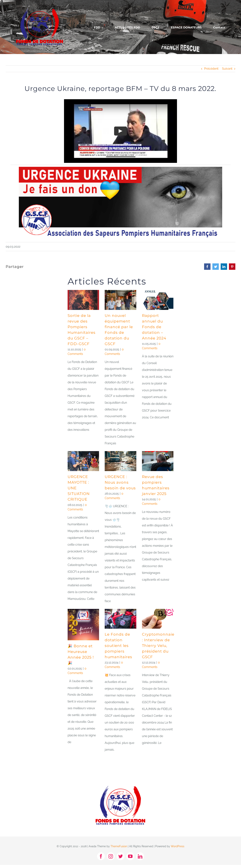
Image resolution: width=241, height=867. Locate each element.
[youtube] (130, 856)
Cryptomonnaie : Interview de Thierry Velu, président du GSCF (158, 645)
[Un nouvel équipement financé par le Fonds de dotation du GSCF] (120, 300)
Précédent (211, 68)
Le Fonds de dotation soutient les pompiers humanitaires (118, 645)
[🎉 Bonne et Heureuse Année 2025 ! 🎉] (83, 624)
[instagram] (111, 856)
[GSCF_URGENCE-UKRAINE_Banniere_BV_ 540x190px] (120, 168)
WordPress (177, 846)
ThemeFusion (119, 846)
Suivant (227, 68)
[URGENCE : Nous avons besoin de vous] (120, 461)
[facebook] (101, 856)
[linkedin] (140, 856)
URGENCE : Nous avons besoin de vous (120, 482)
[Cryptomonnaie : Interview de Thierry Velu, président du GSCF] (157, 619)
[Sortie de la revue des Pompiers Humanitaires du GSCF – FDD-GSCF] (83, 300)
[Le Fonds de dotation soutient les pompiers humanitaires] (120, 619)
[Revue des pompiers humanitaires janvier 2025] (157, 461)
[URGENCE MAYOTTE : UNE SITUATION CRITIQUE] (83, 461)
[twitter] (120, 856)
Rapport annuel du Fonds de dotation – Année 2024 (154, 326)
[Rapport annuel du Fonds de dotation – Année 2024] (157, 300)
